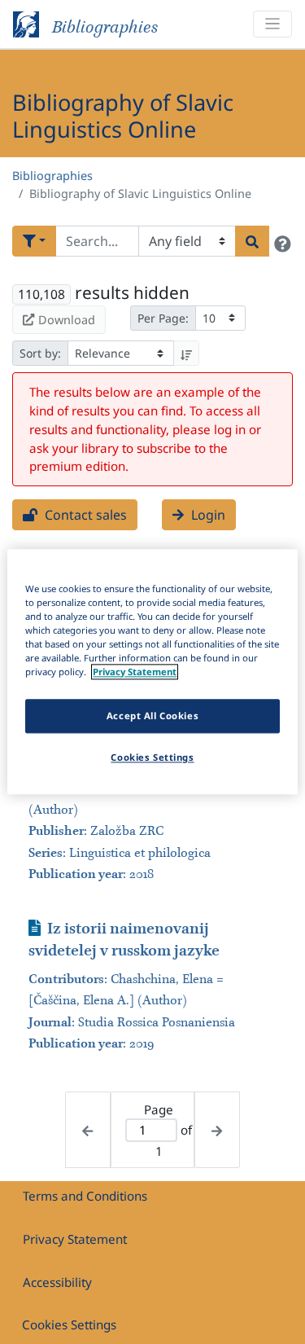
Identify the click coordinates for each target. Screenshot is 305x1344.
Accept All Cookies (152, 716)
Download (66, 319)
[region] (152, 671)
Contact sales (84, 515)
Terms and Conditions (85, 1196)
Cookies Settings (69, 1324)
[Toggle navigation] (272, 24)
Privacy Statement (75, 1239)
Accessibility (57, 1282)
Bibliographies (52, 175)
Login (206, 515)
